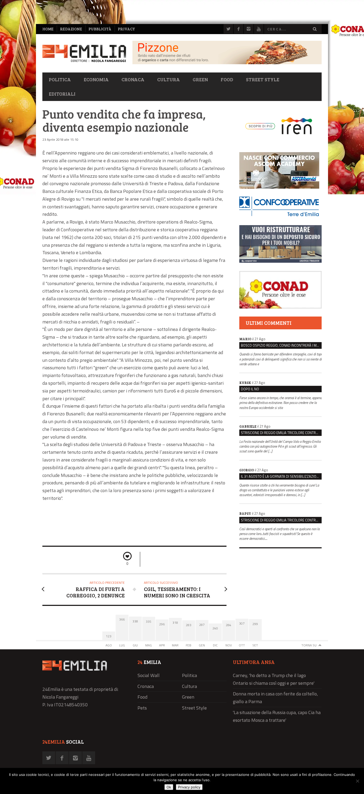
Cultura (168, 79)
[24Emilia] (84, 53)
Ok (169, 787)
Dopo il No (250, 389)
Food (227, 79)
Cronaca (133, 79)
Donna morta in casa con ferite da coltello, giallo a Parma (275, 697)
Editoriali (62, 94)
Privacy (126, 28)
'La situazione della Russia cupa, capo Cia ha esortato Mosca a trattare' (277, 716)
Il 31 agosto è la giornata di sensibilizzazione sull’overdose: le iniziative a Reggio (281, 476)
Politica (60, 79)
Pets (142, 707)
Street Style (262, 79)
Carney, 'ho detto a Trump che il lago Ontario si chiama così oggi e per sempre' (273, 679)
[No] (357, 781)
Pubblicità (99, 28)
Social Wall (148, 675)
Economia (96, 79)
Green (200, 79)
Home (48, 28)
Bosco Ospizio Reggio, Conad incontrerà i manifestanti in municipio (281, 345)
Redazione (71, 28)
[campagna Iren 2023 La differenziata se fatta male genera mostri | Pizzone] (227, 63)
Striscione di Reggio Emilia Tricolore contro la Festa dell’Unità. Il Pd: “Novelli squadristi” (281, 432)
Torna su (309, 645)
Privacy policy (189, 787)
